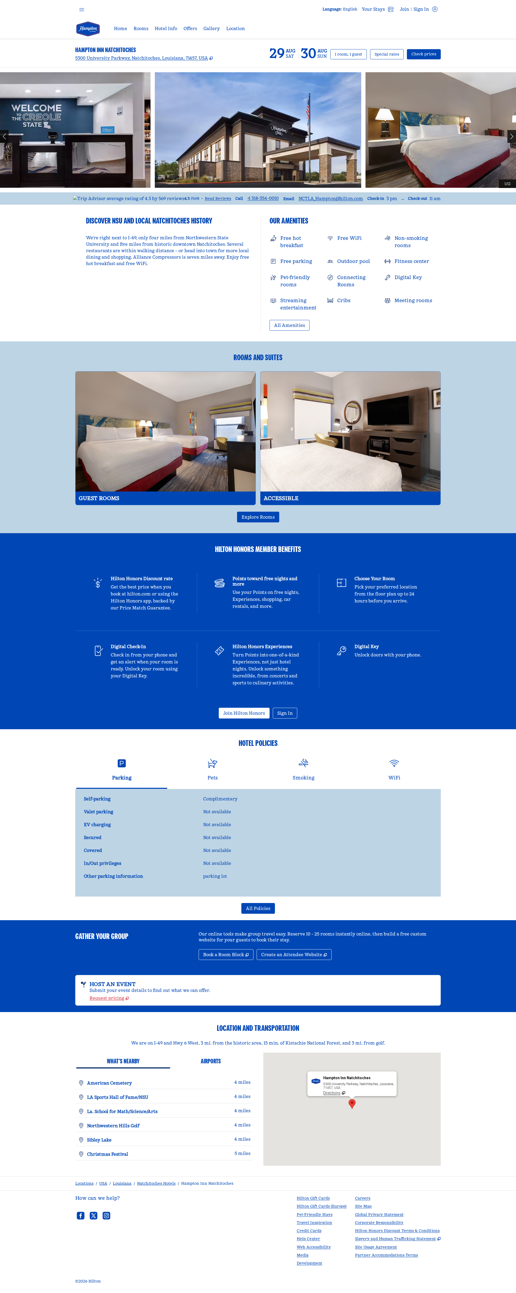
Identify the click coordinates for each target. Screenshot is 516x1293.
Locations (84, 1183)
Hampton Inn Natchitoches (207, 1183)
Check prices (426, 53)
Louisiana (122, 1183)
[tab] (121, 772)
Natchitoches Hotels (156, 1183)
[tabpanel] (258, 843)
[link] (263, 198)
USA (103, 1183)
